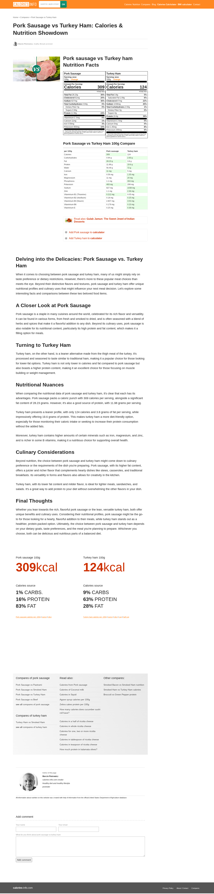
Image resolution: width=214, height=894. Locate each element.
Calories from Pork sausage (73, 685)
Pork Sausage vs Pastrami (29, 685)
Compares (145, 4)
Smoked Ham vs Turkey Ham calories (122, 689)
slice (50, 617)
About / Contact (182, 888)
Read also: (104, 220)
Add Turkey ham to (85, 238)
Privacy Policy (168, 888)
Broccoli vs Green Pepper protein (120, 694)
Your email (63, 825)
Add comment (24, 860)
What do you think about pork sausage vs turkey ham (38, 835)
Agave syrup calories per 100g (75, 699)
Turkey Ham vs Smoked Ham (30, 722)
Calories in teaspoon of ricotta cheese (78, 744)
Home (15, 17)
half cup (126, 617)
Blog (154, 4)
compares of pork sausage (36, 704)
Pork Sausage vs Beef (27, 699)
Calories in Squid (68, 694)
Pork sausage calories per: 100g (28, 617)
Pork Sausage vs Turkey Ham (43, 17)
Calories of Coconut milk (72, 689)
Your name (20, 825)
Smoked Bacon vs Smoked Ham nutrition (124, 685)
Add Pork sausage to (86, 232)
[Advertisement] (36, 109)
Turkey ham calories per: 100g (95, 617)
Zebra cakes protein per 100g (74, 704)
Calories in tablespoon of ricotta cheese (79, 739)
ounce (44, 617)
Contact (196, 4)
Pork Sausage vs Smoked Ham (31, 689)
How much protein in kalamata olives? (78, 749)
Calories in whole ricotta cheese (75, 726)
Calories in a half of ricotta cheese (76, 721)
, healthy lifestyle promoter (35, 44)
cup (120, 617)
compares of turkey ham (35, 727)
